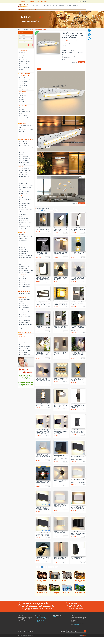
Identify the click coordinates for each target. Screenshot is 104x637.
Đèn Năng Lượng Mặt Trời (24, 329)
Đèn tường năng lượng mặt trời (25, 272)
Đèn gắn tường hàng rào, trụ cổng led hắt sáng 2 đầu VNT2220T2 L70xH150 (78, 431)
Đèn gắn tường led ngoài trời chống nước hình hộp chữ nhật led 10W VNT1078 (61, 303)
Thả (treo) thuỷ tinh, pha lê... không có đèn (25, 229)
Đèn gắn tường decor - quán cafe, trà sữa (25, 258)
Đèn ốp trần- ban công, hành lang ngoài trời (25, 311)
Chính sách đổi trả (40, 620)
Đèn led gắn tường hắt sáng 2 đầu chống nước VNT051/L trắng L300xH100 (78, 481)
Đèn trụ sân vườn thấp (24, 314)
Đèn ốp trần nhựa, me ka (24, 158)
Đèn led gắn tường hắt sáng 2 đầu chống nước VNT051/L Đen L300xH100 (77, 458)
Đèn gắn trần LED (23, 141)
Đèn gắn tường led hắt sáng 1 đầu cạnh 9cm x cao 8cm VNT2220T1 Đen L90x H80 (61, 457)
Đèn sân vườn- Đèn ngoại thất (25, 350)
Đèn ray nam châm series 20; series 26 (25, 68)
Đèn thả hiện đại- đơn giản (24, 226)
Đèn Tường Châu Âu (23, 242)
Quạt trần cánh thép (23, 89)
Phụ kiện (21, 120)
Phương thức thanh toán (41, 618)
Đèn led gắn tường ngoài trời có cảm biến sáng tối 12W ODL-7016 (78, 229)
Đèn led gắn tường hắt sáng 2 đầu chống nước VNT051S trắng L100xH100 (78, 507)
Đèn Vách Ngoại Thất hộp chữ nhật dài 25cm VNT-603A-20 (78, 303)
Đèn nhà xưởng (22, 57)
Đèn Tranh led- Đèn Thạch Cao (25, 255)
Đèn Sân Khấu (22, 91)
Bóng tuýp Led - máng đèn (24, 111)
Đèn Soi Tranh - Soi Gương (24, 293)
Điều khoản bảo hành (41, 617)
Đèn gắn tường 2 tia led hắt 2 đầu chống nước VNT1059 (77, 254)
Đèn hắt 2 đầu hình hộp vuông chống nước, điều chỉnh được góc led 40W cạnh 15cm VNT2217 (42, 431)
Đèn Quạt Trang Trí (24, 75)
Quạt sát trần (22, 83)
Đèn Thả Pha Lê (22, 205)
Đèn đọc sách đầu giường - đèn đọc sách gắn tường (25, 237)
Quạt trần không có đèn (24, 85)
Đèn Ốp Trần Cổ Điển (23, 156)
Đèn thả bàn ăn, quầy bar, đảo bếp (25, 210)
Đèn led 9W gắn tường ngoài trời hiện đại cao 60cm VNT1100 (60, 559)
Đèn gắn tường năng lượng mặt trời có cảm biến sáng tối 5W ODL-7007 (43, 254)
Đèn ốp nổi (21, 55)
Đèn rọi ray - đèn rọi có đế (24, 54)
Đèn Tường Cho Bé (23, 268)
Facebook (55, 616)
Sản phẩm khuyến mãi (24, 73)
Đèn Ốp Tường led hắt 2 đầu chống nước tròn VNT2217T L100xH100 (60, 533)
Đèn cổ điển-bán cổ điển (24, 340)
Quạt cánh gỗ (22, 77)
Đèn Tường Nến (22, 253)
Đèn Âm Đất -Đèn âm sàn (24, 305)
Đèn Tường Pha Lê (23, 249)
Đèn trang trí (22, 123)
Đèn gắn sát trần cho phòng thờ (26, 150)
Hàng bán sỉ (22, 336)
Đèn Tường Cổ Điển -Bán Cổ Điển (25, 263)
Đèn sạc (21, 113)
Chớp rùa (21, 103)
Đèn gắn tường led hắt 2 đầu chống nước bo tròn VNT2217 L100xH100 (78, 533)
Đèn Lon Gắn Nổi (22, 278)
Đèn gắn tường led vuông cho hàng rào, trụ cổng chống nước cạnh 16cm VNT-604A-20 (43, 354)
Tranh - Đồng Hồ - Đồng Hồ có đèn (25, 126)
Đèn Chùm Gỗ (22, 180)
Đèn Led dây (21, 109)
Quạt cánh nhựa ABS (23, 81)
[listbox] (26, 42)
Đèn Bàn (21, 134)
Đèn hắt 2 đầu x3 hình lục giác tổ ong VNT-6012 (60, 379)
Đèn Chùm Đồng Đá (23, 178)
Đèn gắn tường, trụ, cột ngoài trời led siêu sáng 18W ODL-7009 (60, 254)
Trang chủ (20, 29)
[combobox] (24, 39)
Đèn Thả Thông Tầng (23, 220)
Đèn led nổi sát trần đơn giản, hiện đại (25, 153)
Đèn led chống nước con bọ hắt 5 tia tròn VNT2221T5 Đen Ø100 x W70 (61, 482)
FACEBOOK (80, 1)
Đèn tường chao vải (23, 240)
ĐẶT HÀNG (48, 231)
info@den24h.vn (76, 624)
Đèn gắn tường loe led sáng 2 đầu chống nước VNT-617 (77, 379)
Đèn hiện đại (22, 342)
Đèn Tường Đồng (22, 260)
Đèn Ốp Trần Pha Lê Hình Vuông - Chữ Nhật (26, 147)
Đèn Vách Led (22, 93)
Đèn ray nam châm (23, 115)
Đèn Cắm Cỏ (21, 303)
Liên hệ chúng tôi (40, 621)
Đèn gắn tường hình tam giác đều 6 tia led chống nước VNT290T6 (60, 278)
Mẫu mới (21, 334)
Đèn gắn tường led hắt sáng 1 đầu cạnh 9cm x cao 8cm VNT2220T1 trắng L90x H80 (43, 456)
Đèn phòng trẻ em (23, 197)
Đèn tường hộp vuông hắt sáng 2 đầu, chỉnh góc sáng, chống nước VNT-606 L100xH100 (43, 380)
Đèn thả (21, 195)
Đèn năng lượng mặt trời (24, 354)
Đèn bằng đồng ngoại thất (24, 320)
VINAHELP (84, 635)
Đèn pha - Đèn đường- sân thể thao (25, 64)
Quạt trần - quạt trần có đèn (25, 168)
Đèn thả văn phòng (23, 207)
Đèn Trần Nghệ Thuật (23, 164)
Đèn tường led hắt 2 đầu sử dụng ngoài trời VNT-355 (60, 353)
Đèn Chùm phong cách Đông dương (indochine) (25, 171)
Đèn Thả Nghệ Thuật (23, 218)
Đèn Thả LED (22, 216)
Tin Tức (35, 5)
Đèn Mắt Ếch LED (23, 276)
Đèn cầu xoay (22, 101)
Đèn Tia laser (22, 99)
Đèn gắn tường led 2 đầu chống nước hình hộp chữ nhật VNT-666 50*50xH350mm (78, 406)
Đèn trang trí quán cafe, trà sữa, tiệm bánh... (26, 130)
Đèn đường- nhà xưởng (25, 332)
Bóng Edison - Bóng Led (24, 117)
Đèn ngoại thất (27, 29)
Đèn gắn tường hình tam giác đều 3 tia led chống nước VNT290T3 (77, 278)
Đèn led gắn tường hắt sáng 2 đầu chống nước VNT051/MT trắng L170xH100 (60, 506)
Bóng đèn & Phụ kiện (24, 105)
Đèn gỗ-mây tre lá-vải (23, 348)
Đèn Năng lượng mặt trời (24, 61)
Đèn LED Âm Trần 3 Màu (24, 286)
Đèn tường (22, 232)
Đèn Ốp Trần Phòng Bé (24, 162)
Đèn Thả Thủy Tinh (23, 214)
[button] (31, 39)
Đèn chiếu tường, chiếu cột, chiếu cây (25, 300)
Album (20, 339)
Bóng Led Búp (22, 119)
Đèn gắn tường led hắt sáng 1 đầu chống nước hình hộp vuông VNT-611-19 (77, 354)
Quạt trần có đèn (22, 87)
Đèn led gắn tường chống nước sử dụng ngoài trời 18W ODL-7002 (61, 405)
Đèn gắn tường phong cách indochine (24, 244)
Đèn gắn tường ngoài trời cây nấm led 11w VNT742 (43, 558)
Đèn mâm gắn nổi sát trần (26, 139)
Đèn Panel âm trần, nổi (24, 71)
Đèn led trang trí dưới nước (24, 307)
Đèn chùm (21, 166)
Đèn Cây (21, 136)
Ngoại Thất (51, 5)
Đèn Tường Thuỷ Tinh (23, 251)
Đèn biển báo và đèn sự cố (24, 59)
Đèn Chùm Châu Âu (23, 174)
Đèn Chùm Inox (22, 181)
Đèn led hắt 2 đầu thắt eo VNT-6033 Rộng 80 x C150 (43, 405)
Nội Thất (43, 5)
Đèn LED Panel (22, 282)
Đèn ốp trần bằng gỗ (23, 160)
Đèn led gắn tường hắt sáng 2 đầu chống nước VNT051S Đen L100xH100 (42, 534)
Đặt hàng (82, 62)
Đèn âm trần (22, 52)
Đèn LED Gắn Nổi (22, 280)
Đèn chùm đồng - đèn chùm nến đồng (26, 188)
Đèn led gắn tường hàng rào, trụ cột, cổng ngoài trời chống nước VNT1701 (43, 278)
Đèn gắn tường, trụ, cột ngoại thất (25, 325)
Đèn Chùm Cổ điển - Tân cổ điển (26, 185)
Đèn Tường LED (22, 234)
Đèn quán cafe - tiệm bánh (24, 346)
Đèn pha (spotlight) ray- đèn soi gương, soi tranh (25, 290)
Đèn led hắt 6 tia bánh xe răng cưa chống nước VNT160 (43, 483)
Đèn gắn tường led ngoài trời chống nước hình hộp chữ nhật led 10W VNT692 (43, 303)
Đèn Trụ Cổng (22, 309)
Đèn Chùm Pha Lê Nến (24, 191)
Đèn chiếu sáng (23, 50)
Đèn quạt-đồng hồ (23, 352)
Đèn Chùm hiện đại (23, 193)
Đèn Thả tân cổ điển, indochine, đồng (25, 223)
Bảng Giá (75, 5)
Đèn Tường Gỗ (22, 247)
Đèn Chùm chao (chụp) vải (24, 176)
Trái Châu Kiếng (22, 95)
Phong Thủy (60, 5)
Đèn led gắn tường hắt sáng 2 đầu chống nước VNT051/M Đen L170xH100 (42, 508)
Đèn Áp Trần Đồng (23, 143)
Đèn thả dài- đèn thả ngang (25, 212)
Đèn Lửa (21, 97)
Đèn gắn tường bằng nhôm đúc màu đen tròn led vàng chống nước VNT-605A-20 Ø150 (78, 328)
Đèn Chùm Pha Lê (23, 183)
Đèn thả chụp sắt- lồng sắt (24, 203)
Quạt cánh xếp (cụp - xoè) (24, 79)
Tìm (31, 44)
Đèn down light (23, 274)
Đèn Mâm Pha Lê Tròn (24, 145)
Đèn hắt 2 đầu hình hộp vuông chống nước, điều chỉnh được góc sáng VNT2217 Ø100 (60, 431)
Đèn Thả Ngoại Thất (23, 322)
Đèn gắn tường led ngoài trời (25, 328)
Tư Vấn (68, 5)
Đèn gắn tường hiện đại (24, 266)
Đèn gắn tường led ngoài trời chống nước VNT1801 (43, 228)
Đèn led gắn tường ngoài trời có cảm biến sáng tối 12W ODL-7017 (60, 229)
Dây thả (21, 107)
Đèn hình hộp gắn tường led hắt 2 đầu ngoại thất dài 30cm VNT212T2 (78, 559)
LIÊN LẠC (84, 1)
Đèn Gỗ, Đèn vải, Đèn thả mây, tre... (25, 200)
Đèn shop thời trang (23, 344)
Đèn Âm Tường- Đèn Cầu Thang (26, 270)
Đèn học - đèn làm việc (24, 133)
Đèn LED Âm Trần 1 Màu (24, 284)
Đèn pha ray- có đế (23, 295)
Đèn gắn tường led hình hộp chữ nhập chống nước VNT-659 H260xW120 (43, 328)
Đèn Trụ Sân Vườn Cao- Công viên (25, 317)
